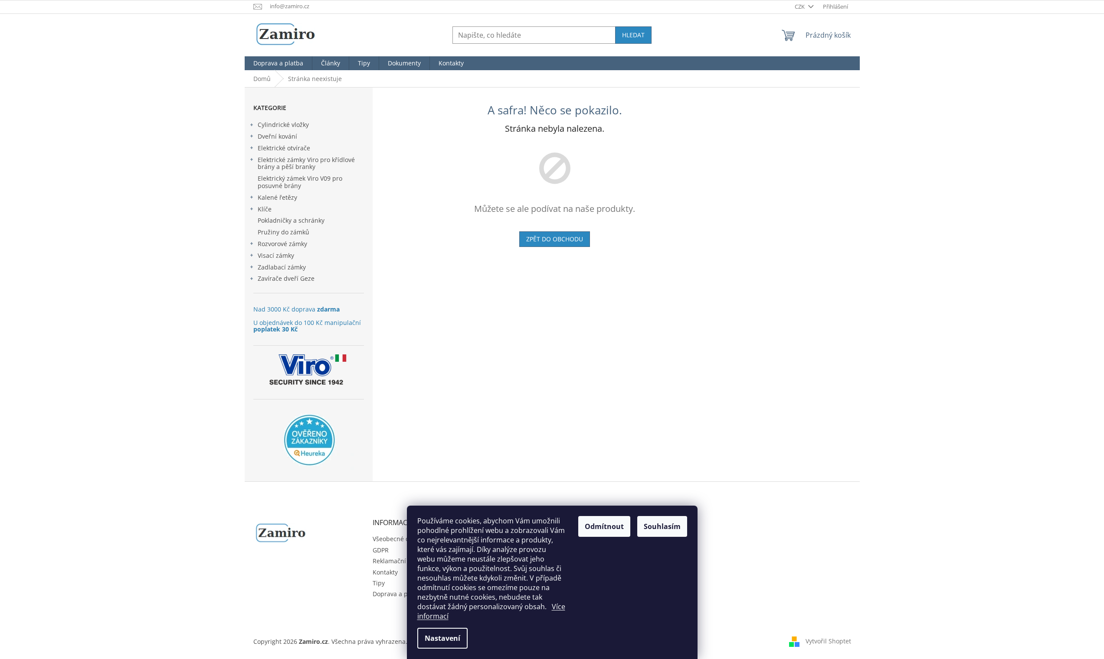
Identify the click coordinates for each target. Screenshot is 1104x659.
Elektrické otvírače (284, 148)
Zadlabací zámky (282, 267)
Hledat (633, 35)
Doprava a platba (398, 594)
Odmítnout (604, 526)
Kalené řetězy (277, 197)
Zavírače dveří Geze (286, 278)
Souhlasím (662, 526)
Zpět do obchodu (554, 239)
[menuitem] (278, 63)
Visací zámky (276, 255)
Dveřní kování (277, 136)
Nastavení (442, 638)
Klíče (265, 209)
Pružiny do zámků (283, 232)
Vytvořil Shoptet (828, 641)
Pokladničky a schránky (291, 220)
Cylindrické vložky (283, 124)
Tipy (379, 583)
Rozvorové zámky (282, 244)
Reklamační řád (395, 561)
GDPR (381, 550)
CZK (800, 6)
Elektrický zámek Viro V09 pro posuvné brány (300, 182)
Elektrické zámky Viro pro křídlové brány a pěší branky (306, 163)
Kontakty (385, 572)
